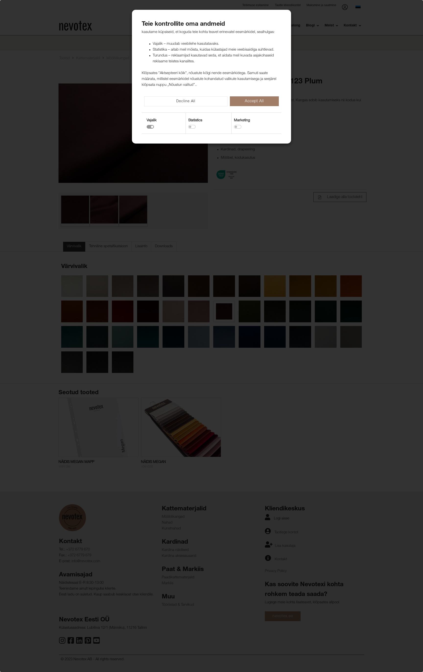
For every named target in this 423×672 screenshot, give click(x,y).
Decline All (185, 101)
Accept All (254, 101)
